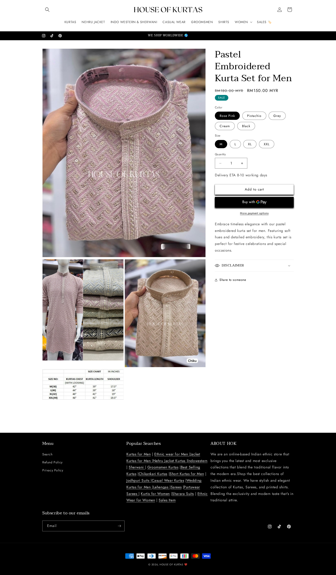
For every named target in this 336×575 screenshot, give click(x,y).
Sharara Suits (183, 493)
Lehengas (161, 487)
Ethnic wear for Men (171, 454)
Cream (225, 126)
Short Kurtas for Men (187, 473)
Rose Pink (227, 115)
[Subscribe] (119, 526)
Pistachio (254, 115)
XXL (266, 144)
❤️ (186, 564)
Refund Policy (52, 462)
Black (246, 126)
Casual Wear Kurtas (168, 480)
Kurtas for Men (138, 454)
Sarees (176, 487)
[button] (47, 10)
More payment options (254, 213)
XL (250, 144)
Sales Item (167, 500)
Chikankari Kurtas (153, 473)
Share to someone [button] (232, 279)
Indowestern (198, 460)
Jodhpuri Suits (138, 480)
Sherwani (137, 467)
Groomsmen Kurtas (163, 467)
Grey (277, 115)
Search (47, 454)
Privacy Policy (52, 470)
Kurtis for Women (155, 493)
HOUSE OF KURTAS (171, 564)
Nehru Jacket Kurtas (170, 460)
